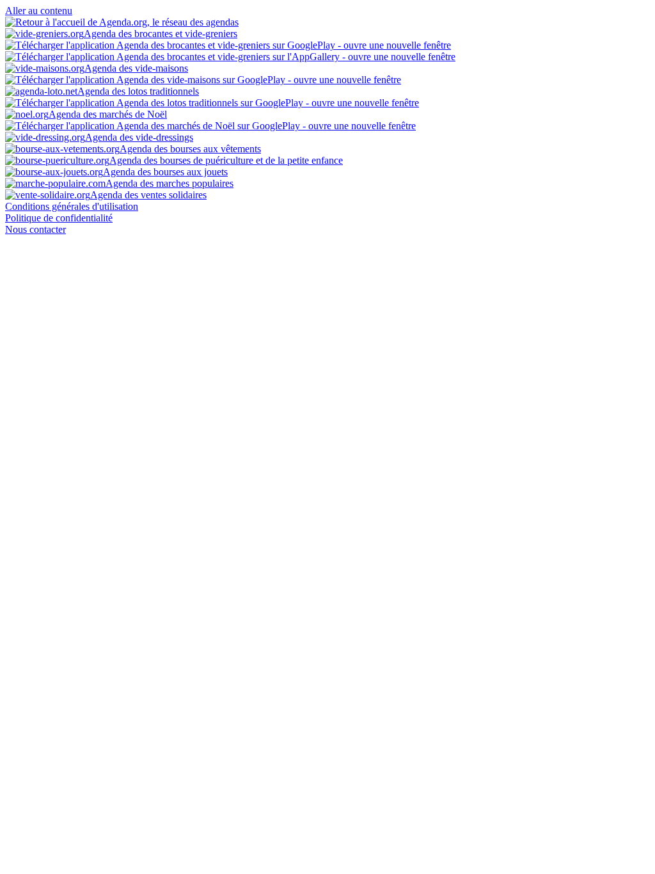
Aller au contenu (38, 10)
